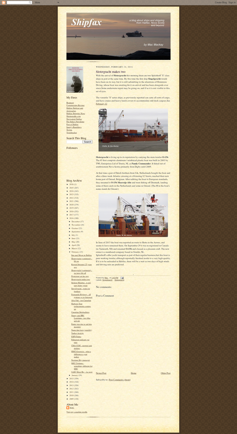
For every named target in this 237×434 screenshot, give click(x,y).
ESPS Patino (76, 336)
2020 (71, 204)
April (74, 245)
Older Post (166, 373)
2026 (71, 184)
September (76, 231)
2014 (71, 381)
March (74, 248)
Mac (72, 407)
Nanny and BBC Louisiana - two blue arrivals (80, 318)
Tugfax (69, 129)
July (73, 235)
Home (133, 373)
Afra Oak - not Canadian (81, 300)
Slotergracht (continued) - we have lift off (81, 271)
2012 (71, 388)
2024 (71, 191)
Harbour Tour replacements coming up (81, 306)
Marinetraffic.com (73, 116)
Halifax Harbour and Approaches (74, 109)
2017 (71, 214)
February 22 (101, 103)
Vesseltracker (71, 132)
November (76, 224)
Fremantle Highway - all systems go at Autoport (81, 295)
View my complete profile (76, 412)
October (75, 228)
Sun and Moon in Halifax (81, 255)
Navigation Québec (74, 119)
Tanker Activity (77, 333)
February (75, 252)
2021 (71, 201)
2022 (71, 197)
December (76, 221)
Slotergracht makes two (80, 279)
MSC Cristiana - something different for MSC (81, 366)
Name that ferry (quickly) (81, 330)
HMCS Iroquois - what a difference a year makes (81, 354)
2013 (71, 385)
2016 (71, 218)
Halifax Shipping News (75, 113)
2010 (71, 395)
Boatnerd (70, 102)
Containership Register (75, 105)
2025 (71, 187)
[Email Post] (122, 278)
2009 (71, 399)
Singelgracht (107, 280)
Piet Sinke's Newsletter (75, 121)
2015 (71, 378)
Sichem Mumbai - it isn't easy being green (81, 284)
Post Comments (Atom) (119, 379)
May (74, 241)
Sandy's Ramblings (74, 127)
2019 (71, 208)
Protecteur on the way (80, 276)
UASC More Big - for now (81, 372)
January (75, 375)
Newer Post (101, 373)
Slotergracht (119, 280)
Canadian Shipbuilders (80, 312)
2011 (71, 392)
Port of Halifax (72, 124)
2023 (71, 194)
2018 (71, 211)
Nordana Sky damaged (80, 360)
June (74, 238)
